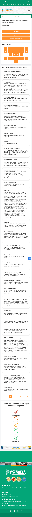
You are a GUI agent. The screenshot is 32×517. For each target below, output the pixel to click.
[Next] (27, 396)
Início (3, 16)
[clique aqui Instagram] (21, 511)
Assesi (10, 515)
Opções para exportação (16, 38)
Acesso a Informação (11, 16)
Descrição (6, 25)
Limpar (16, 35)
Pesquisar (16, 31)
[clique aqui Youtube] (18, 511)
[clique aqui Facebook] (14, 511)
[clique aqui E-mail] (10, 511)
